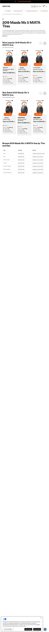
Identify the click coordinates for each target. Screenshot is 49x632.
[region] (22, 624)
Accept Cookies (37, 629)
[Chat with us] (45, 629)
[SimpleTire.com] (7, 6)
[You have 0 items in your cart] (43, 6)
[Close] (41, 618)
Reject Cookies (28, 629)
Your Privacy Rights (8, 629)
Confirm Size (8, 64)
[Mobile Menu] (46, 6)
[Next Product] (45, 43)
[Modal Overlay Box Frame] (24, 1)
